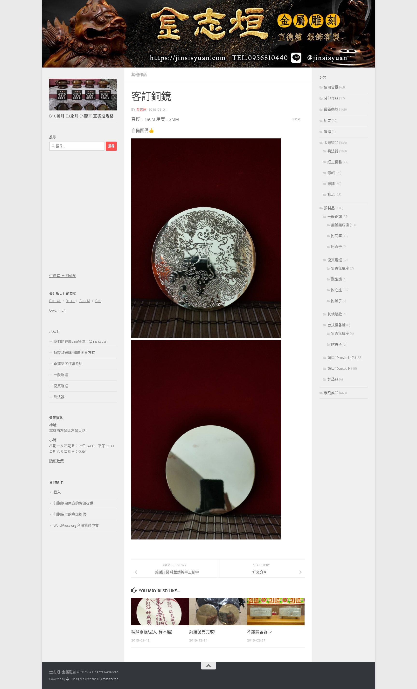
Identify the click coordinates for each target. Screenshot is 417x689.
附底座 (336, 236)
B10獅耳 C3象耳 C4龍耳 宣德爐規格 (81, 116)
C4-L (53, 310)
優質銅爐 (61, 386)
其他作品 (139, 74)
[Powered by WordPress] (67, 679)
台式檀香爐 (336, 325)
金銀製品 (331, 143)
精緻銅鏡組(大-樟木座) (151, 632)
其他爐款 (334, 314)
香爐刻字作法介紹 (68, 364)
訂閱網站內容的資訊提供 (73, 503)
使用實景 (331, 87)
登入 (57, 492)
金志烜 (141, 110)
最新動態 (331, 109)
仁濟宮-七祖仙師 (62, 276)
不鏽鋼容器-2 (259, 632)
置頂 (327, 132)
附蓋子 (336, 247)
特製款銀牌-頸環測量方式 (74, 352)
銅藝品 (332, 379)
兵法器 (59, 397)
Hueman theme (107, 679)
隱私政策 (56, 461)
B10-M (84, 301)
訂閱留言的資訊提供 (70, 514)
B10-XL (55, 301)
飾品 (331, 194)
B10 (98, 301)
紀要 (327, 120)
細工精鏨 (334, 162)
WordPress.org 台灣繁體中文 (76, 525)
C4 (63, 310)
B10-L (70, 301)
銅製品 (329, 208)
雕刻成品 (331, 393)
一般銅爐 (61, 375)
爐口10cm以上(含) (341, 357)
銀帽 (331, 173)
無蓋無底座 (340, 225)
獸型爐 (336, 279)
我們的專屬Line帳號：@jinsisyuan (80, 341)
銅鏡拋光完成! (202, 632)
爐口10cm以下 (338, 368)
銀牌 (331, 184)
